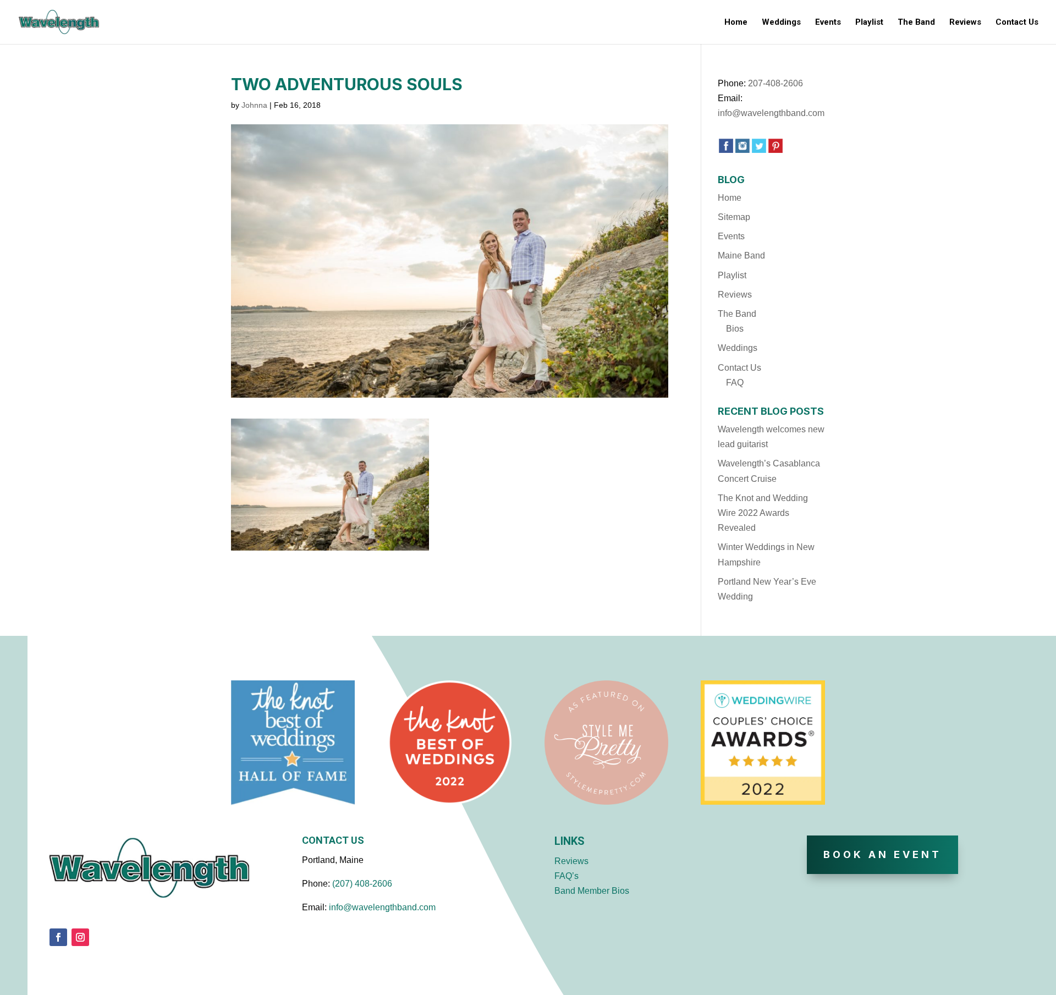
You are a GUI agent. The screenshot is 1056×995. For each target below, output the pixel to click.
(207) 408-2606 (362, 883)
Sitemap (734, 217)
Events (828, 22)
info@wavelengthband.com (771, 113)
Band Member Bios (591, 890)
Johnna (254, 105)
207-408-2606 (775, 83)
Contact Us (1017, 22)
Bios (735, 328)
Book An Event (882, 854)
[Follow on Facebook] (58, 937)
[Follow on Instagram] (80, 937)
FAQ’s (566, 876)
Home (735, 22)
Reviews (965, 22)
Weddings (781, 22)
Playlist (869, 22)
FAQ (735, 382)
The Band (916, 22)
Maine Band (741, 255)
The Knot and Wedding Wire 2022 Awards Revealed (763, 512)
